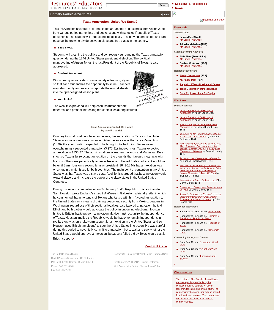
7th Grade (197, 40)
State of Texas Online (150, 266)
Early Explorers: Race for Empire (197, 93)
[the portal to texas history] (198, 16)
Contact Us (119, 254)
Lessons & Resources (191, 3)
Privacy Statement (150, 262)
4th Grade (185, 40)
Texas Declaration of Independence (198, 89)
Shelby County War (190, 75)
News (179, 7)
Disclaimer (119, 262)
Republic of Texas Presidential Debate (200, 84)
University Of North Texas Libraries (144, 254)
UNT (165, 254)
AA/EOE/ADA (132, 262)
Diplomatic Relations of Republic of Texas (199, 217)
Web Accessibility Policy (126, 266)
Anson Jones (214, 211)
